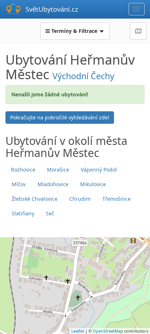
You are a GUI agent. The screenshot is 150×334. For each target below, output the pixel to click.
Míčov (19, 184)
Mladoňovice (53, 184)
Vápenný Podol (99, 169)
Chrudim (80, 198)
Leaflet (77, 331)
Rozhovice (23, 169)
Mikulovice (93, 184)
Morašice (58, 169)
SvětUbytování (51, 9)
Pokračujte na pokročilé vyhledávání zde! (59, 117)
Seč (50, 213)
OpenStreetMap (108, 331)
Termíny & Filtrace (74, 30)
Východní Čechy (83, 76)
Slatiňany (23, 213)
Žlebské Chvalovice (35, 198)
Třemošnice (116, 198)
